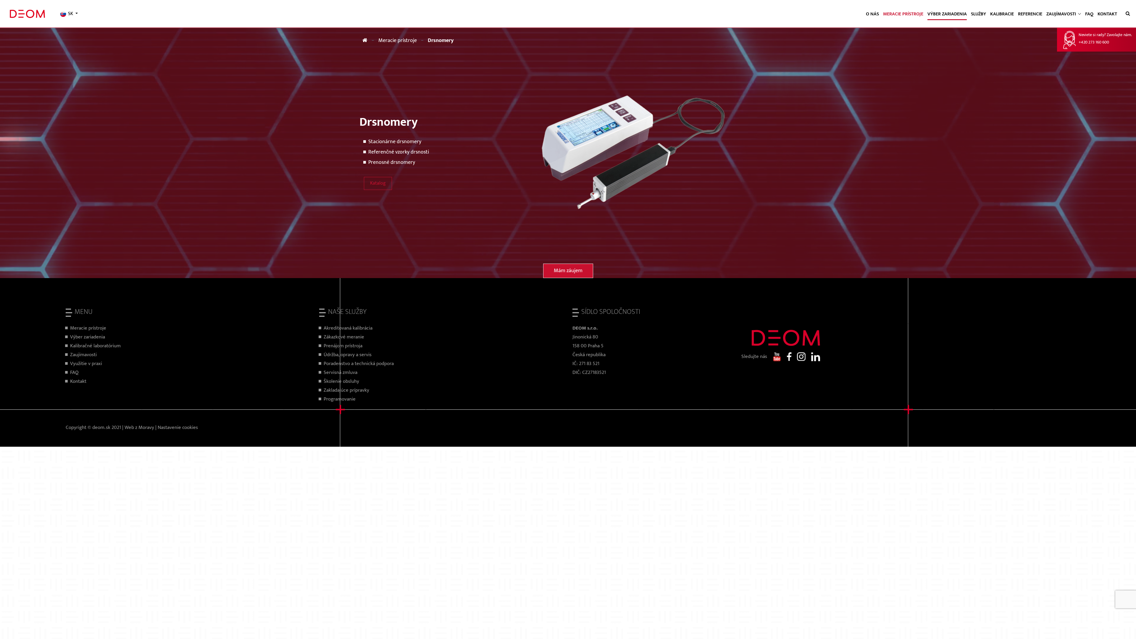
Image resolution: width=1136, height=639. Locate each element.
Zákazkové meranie (344, 337)
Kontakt (1107, 14)
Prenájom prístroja (343, 346)
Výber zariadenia (947, 14)
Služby (978, 14)
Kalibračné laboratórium (95, 346)
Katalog (378, 183)
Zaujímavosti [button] (1061, 14)
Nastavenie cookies (178, 427)
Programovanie (340, 399)
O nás (872, 14)
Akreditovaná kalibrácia (348, 328)
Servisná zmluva (340, 372)
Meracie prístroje (903, 14)
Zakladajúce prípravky (346, 390)
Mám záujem (568, 270)
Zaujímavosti (83, 355)
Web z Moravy (139, 427)
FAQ (1089, 14)
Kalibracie (1002, 14)
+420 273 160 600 (1094, 42)
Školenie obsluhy (341, 381)
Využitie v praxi (86, 363)
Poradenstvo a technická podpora (359, 363)
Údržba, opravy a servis (348, 355)
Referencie (1030, 14)
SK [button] (70, 13)
